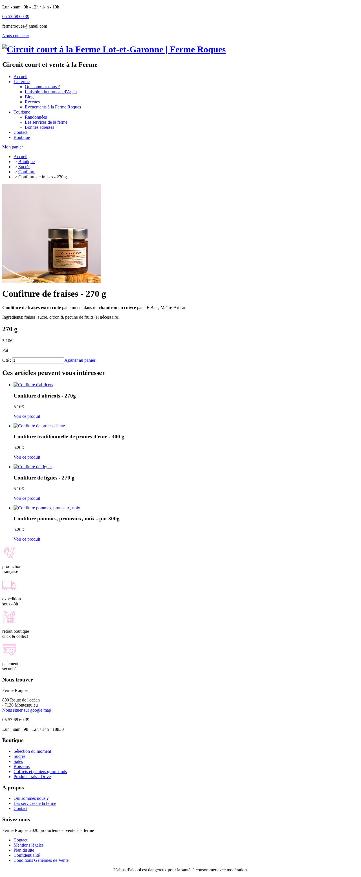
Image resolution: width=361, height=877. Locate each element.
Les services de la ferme (46, 122)
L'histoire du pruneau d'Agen (51, 91)
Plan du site (24, 850)
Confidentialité (27, 855)
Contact (20, 808)
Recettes (32, 101)
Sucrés (24, 166)
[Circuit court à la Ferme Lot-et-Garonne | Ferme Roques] (114, 49)
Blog (29, 96)
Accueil (20, 156)
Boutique (26, 161)
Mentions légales (28, 845)
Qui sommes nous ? (42, 86)
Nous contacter (15, 35)
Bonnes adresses (39, 127)
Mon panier (12, 147)
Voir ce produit (27, 416)
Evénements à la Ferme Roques (53, 107)
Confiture (26, 171)
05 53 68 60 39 (15, 16)
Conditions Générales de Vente (41, 860)
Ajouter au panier (79, 360)
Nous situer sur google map (26, 710)
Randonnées (36, 117)
